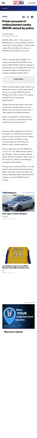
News (4, 17)
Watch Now (31, 3)
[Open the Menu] (3, 2)
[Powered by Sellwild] (32, 302)
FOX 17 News (9, 34)
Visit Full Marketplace (28, 192)
